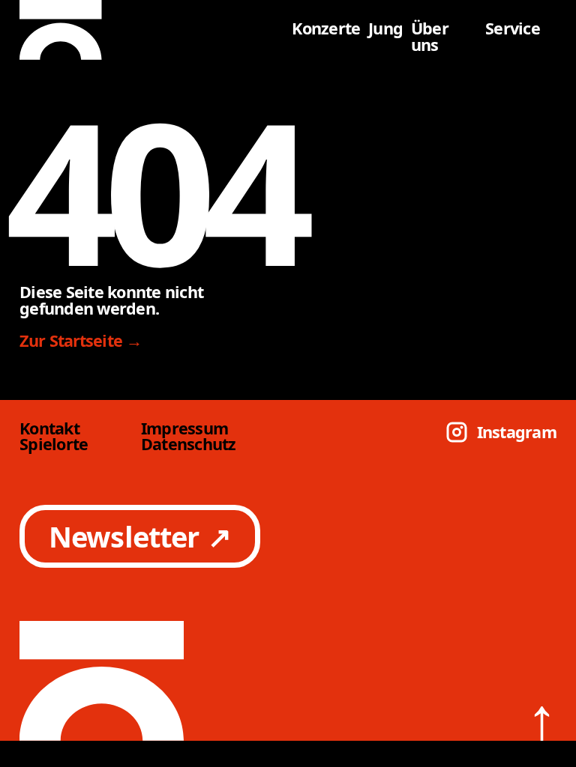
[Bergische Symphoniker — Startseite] (152, 30)
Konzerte (326, 28)
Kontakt (50, 428)
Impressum (184, 428)
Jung (385, 28)
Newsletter (140, 536)
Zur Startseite (81, 341)
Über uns (429, 36)
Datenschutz (188, 444)
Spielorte (54, 444)
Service (512, 28)
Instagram (516, 432)
